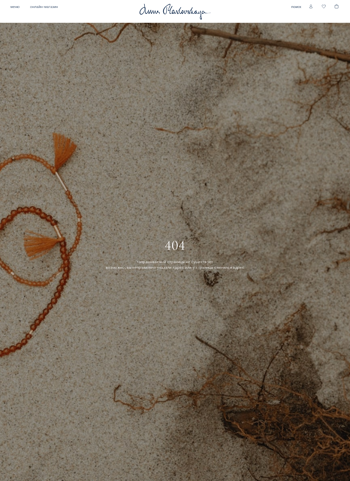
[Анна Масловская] (175, 11)
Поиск (296, 6)
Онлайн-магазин (44, 6)
